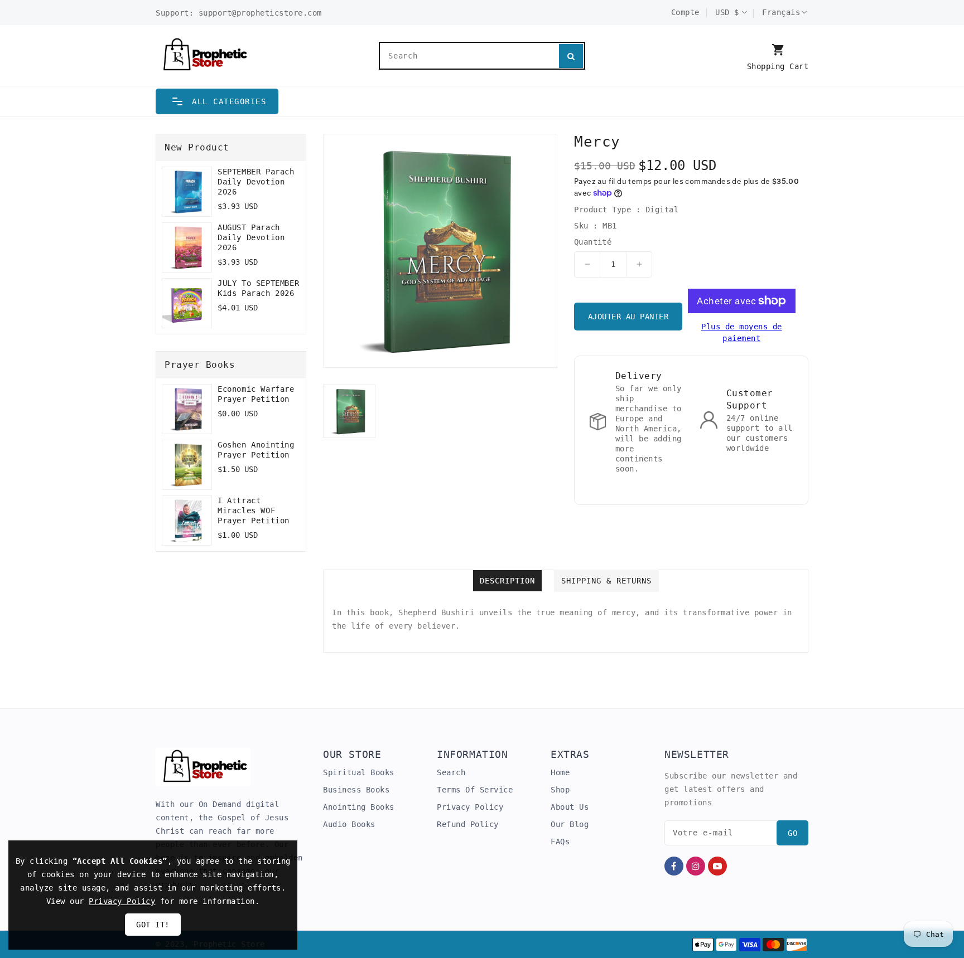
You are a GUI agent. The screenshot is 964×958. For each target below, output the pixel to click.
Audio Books (349, 824)
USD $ (727, 12)
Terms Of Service (475, 789)
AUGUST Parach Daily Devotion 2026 (251, 237)
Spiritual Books (358, 772)
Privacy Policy (470, 807)
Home (560, 772)
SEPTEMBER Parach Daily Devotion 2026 (256, 181)
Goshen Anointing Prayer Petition (256, 449)
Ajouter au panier (628, 316)
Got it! (153, 924)
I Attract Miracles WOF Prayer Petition (254, 510)
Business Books (356, 789)
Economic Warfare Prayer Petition (256, 394)
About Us (570, 807)
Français (781, 12)
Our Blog (570, 824)
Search (451, 772)
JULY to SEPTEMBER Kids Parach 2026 (258, 288)
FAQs (560, 841)
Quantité (592, 242)
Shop (560, 789)
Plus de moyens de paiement (741, 332)
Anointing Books (358, 807)
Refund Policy (468, 824)
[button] (217, 101)
